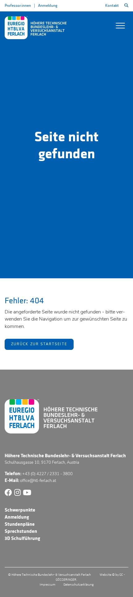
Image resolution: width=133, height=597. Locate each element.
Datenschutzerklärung (78, 584)
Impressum (47, 584)
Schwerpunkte (20, 510)
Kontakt (112, 5)
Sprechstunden (21, 531)
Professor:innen (18, 5)
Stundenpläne (20, 524)
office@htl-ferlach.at (38, 480)
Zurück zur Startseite (39, 344)
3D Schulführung (22, 538)
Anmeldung (47, 5)
